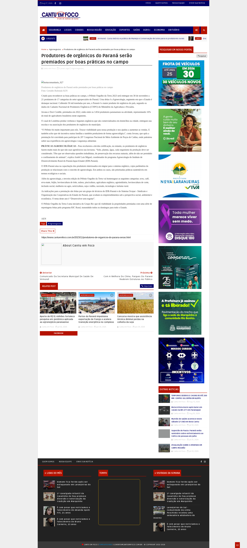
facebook (58, 333)
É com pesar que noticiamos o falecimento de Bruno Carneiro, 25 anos (73, 521)
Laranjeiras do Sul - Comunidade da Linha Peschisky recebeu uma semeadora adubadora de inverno (174, 512)
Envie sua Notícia (84, 461)
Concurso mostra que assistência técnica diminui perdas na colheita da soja (134, 319)
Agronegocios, (78, 68)
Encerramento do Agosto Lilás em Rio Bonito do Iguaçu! (198, 38)
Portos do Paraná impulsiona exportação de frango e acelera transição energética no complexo (96, 319)
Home (43, 49)
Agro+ (147, 30)
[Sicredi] (180, 130)
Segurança (55, 30)
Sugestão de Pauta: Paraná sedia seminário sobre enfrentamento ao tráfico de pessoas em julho (187, 433)
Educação (110, 30)
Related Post (49, 286)
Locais (68, 30)
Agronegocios (55, 49)
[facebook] (55, 3)
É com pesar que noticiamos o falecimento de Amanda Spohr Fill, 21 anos (73, 510)
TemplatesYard (105, 545)
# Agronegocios (54, 223)
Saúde (136, 30)
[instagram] (60, 3)
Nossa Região (94, 30)
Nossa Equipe (178, 3)
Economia (159, 30)
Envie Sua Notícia (197, 3)
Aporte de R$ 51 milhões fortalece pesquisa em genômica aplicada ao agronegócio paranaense (57, 319)
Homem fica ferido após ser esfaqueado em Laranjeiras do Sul (74, 484)
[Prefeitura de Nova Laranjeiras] (180, 175)
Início (148, 3)
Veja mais (148, 286)
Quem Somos (161, 3)
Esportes (124, 30)
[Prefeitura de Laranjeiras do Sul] (181, 83)
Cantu (62, 38)
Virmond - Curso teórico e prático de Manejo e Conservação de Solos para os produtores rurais (110, 38)
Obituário (174, 30)
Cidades (79, 30)
